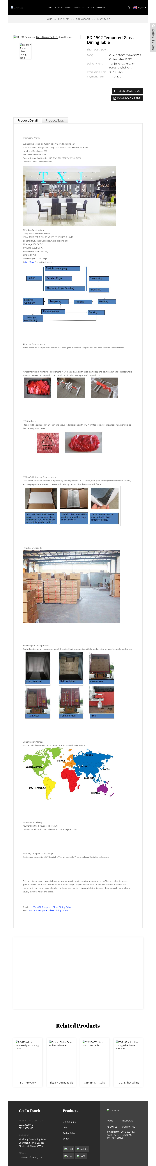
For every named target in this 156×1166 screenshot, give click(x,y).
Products (68, 8)
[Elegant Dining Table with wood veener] (61, 1062)
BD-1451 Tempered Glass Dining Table (52, 907)
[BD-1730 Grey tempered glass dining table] (27, 1062)
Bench (66, 1138)
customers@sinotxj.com (31, 1157)
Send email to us (129, 91)
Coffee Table (69, 1133)
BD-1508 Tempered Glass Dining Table (48, 910)
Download (100, 8)
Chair (65, 1127)
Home (50, 8)
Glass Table (103, 19)
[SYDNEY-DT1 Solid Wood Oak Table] (94, 1062)
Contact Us (79, 8)
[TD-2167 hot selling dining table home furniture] (128, 1062)
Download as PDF (128, 98)
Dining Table (83, 19)
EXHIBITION (90, 8)
